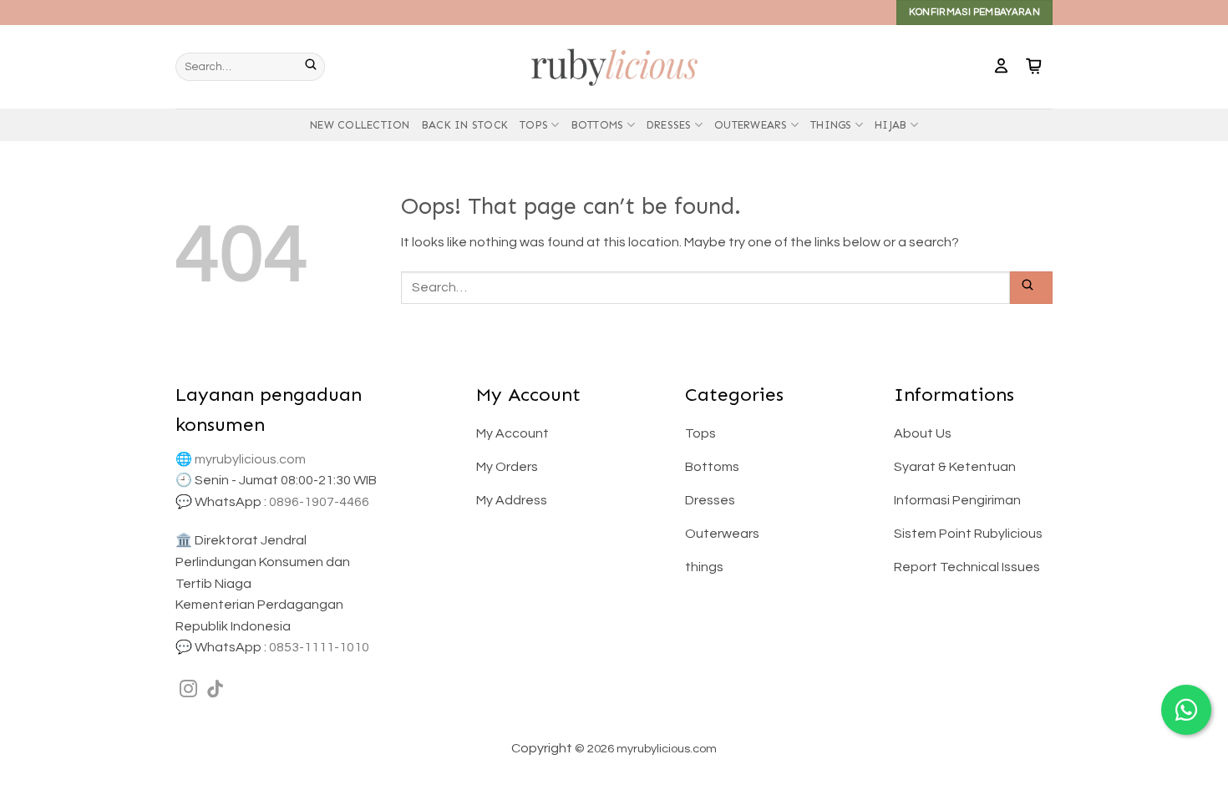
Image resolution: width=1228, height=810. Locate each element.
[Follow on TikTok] (215, 690)
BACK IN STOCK (465, 125)
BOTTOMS (597, 125)
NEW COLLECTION (360, 125)
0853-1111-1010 (319, 647)
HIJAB (890, 125)
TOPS (534, 125)
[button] (1001, 67)
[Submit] (315, 67)
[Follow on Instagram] (188, 690)
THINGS (831, 125)
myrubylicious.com (250, 459)
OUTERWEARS (751, 125)
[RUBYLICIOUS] (614, 66)
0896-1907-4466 (319, 502)
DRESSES (669, 125)
